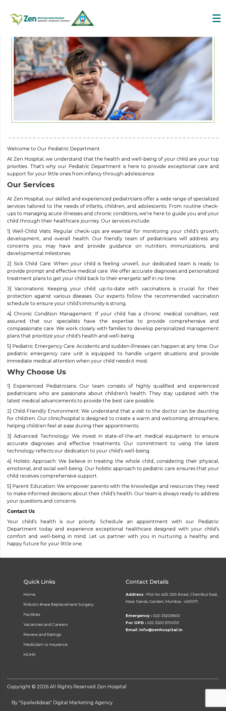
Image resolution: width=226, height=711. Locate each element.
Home (30, 594)
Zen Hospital (112, 686)
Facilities (32, 614)
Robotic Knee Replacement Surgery (59, 604)
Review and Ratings (42, 634)
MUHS (30, 654)
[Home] (53, 18)
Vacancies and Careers (45, 624)
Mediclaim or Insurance (46, 644)
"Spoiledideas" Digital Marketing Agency (66, 702)
